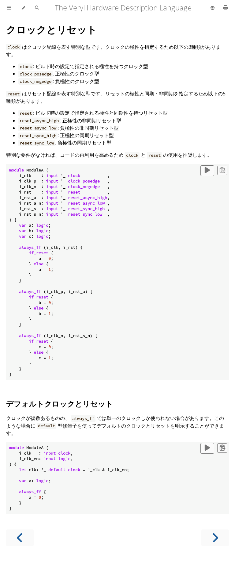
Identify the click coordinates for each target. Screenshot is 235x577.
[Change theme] (23, 8)
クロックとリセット (51, 29)
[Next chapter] (215, 537)
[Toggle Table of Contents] (9, 8)
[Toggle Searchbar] (37, 8)
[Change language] (212, 8)
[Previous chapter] (20, 537)
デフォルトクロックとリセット (59, 403)
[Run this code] (207, 170)
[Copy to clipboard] (222, 170)
